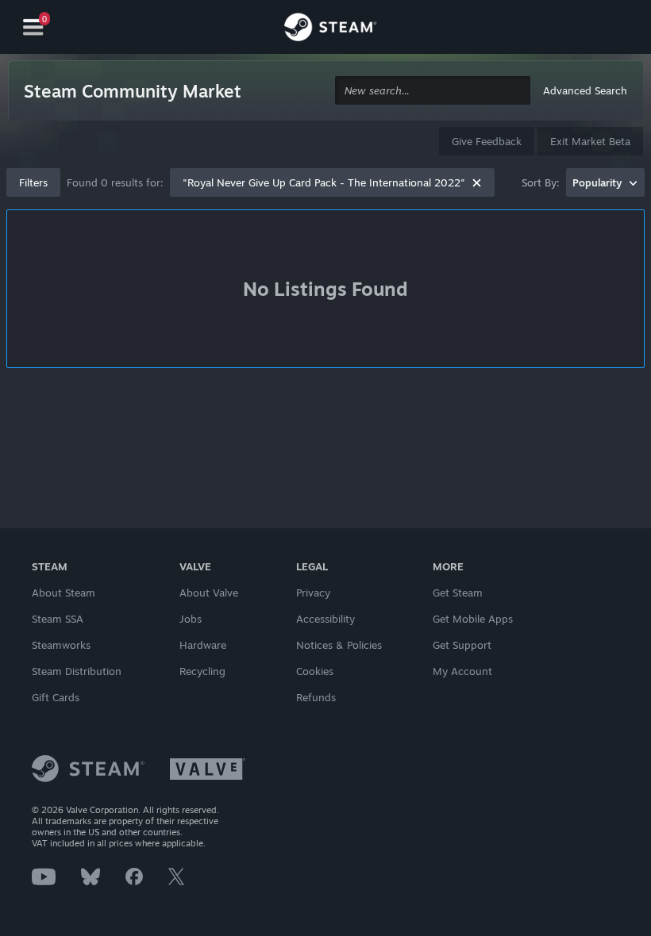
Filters (33, 182)
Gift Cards (55, 697)
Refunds (316, 697)
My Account (462, 671)
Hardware (202, 645)
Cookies (314, 671)
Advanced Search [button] (585, 90)
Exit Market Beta (590, 141)
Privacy (313, 592)
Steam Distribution (76, 671)
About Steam (63, 592)
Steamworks (61, 645)
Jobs (190, 618)
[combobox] (433, 91)
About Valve (208, 592)
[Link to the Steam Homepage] (330, 29)
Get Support (462, 645)
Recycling (202, 671)
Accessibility (325, 618)
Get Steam (458, 592)
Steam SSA (57, 618)
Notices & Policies (339, 645)
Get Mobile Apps (473, 618)
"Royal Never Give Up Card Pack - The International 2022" (324, 182)
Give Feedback (487, 141)
